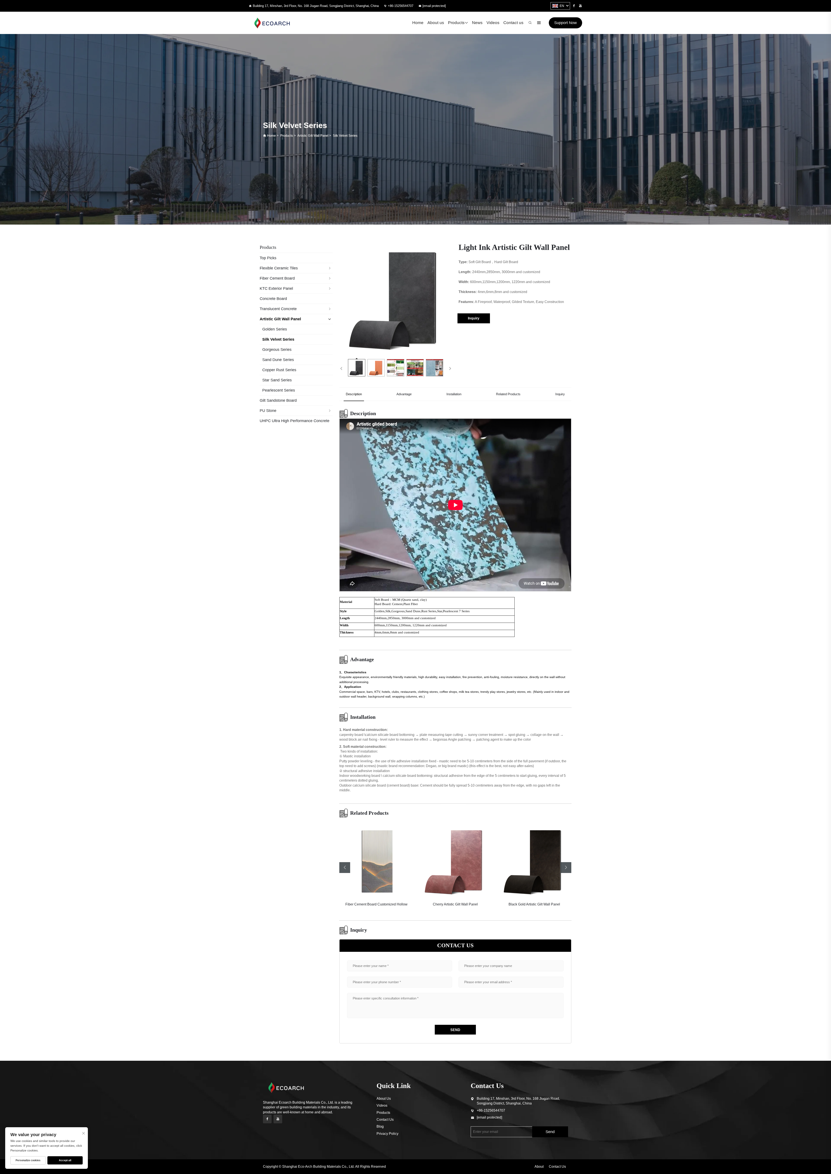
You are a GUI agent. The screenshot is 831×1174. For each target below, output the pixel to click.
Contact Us (385, 1119)
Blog (380, 1126)
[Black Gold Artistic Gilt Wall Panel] (455, 860)
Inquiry (473, 318)
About (539, 1166)
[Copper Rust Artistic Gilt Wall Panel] (534, 860)
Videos (492, 22)
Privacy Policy (387, 1133)
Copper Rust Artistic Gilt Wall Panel (534, 904)
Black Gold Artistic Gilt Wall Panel (455, 904)
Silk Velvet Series (345, 135)
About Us (384, 1098)
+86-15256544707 (400, 6)
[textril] (274, 23)
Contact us (513, 22)
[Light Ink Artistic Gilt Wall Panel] (395, 298)
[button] (344, 867)
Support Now (565, 23)
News (477, 22)
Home (418, 22)
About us (435, 22)
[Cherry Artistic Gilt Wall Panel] (376, 860)
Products (456, 22)
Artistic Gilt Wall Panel (312, 135)
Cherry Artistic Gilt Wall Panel (376, 904)
